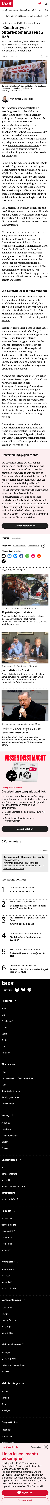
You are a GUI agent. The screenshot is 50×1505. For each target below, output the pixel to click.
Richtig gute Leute (10, 1097)
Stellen (5, 1142)
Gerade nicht (36, 1447)
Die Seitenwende (10, 1135)
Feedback (6, 1430)
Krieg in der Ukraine (11, 1091)
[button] (47, 3)
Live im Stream (9, 1320)
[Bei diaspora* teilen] (33, 556)
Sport (4, 1034)
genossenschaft (9, 1174)
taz (8, 983)
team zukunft (8, 1269)
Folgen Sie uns (7, 990)
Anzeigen (6, 1410)
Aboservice (7, 1436)
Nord (4, 1046)
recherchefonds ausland (13, 1186)
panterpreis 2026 (10, 1199)
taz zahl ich (7, 1180)
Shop (4, 1404)
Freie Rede (7, 1244)
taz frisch (6, 1275)
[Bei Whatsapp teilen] (27, 556)
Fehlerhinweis (33, 546)
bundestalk (7, 1218)
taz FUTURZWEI (9, 1359)
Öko (3, 1015)
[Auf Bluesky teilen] (15, 556)
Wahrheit (6, 1053)
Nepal (4, 1085)
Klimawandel (8, 1104)
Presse (5, 1148)
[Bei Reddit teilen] (39, 556)
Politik (5, 1008)
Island (4, 1072)
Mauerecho (7, 1237)
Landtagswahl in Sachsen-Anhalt (17, 1078)
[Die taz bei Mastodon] (17, 991)
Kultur (4, 1027)
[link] (5, 10)
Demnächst (7, 1307)
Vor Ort (5, 1314)
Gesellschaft (7, 1021)
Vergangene (7, 1326)
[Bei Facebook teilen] (21, 556)
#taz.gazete (17, 538)
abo (3, 1167)
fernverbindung (9, 1225)
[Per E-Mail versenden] (4, 556)
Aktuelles (6, 1123)
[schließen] (45, 1447)
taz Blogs (6, 1353)
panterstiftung (8, 1193)
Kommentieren (19, 546)
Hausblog (6, 1129)
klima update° (8, 1231)
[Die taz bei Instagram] (29, 991)
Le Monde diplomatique (13, 1365)
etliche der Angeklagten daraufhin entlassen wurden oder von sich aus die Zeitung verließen (24, 403)
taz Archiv (6, 1371)
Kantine (5, 1398)
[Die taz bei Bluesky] (23, 991)
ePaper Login (8, 1442)
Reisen (5, 1391)
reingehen (6, 1250)
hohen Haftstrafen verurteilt (23, 145)
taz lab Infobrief (9, 1288)
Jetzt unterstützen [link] (25, 525)
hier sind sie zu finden (13, 868)
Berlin (4, 1040)
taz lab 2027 (7, 1333)
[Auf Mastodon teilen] (9, 556)
